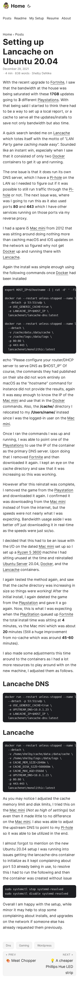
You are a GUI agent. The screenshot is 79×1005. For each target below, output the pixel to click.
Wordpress (44, 945)
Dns (8, 945)
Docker (58, 156)
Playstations (48, 100)
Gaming (24, 945)
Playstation (63, 490)
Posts (19, 34)
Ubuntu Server (15, 564)
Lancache (61, 133)
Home (18, 6)
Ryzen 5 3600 (29, 552)
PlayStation (30, 614)
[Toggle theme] (29, 6)
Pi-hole (56, 177)
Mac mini (37, 228)
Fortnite (57, 82)
